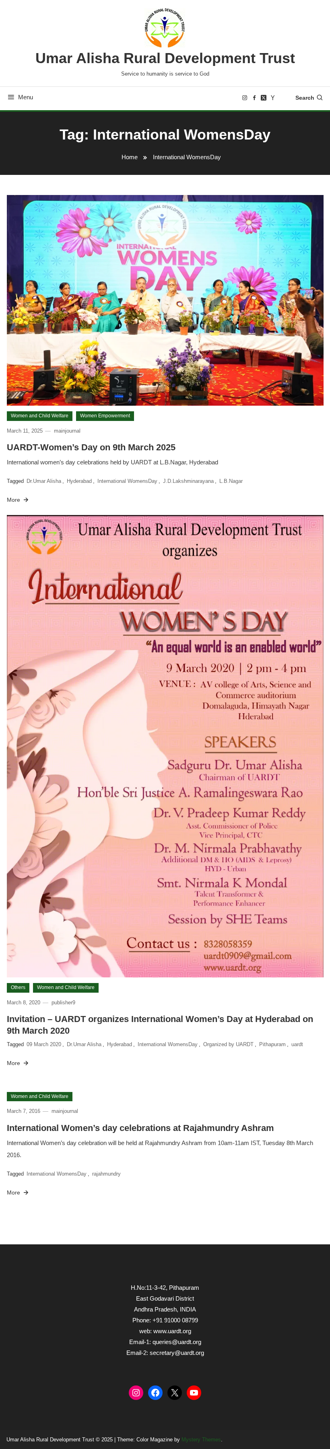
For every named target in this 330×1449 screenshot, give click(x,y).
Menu (25, 97)
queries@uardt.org (177, 1341)
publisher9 (63, 1003)
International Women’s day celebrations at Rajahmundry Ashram (140, 1128)
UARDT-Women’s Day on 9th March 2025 (91, 447)
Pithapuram (272, 1044)
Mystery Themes (201, 1440)
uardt (297, 1044)
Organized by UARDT (228, 1044)
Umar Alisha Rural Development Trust (165, 58)
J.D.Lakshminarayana (188, 481)
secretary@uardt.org (177, 1352)
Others (18, 987)
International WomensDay (127, 481)
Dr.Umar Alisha (44, 481)
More (14, 500)
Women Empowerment (105, 416)
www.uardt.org (172, 1331)
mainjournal (67, 431)
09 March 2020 (44, 1044)
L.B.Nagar (231, 481)
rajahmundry (106, 1174)
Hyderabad (79, 481)
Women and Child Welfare (39, 416)
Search (304, 97)
